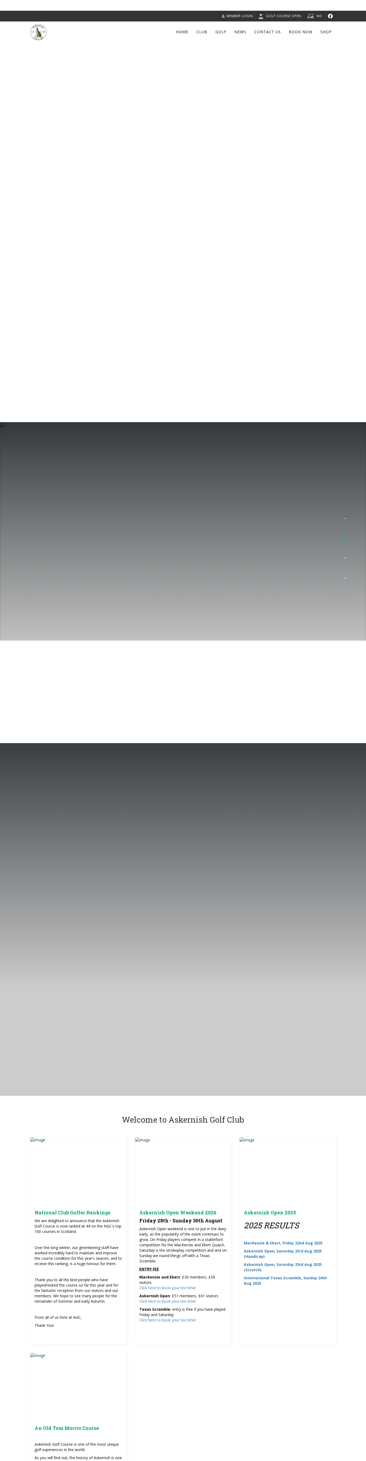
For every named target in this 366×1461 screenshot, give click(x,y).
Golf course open (283, 16)
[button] (345, 518)
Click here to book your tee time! (167, 1287)
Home (182, 31)
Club (201, 31)
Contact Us (267, 31)
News (240, 31)
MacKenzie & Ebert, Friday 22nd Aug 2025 (283, 1242)
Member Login (239, 16)
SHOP (326, 31)
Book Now (300, 31)
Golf (220, 31)
